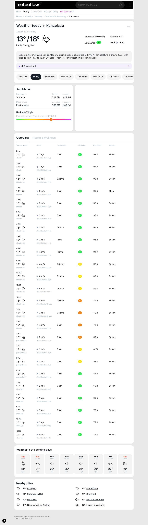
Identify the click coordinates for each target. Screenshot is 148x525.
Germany (38, 17)
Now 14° (23, 77)
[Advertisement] (104, 108)
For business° (66, 11)
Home (19, 17)
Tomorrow (37, 11)
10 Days (47, 11)
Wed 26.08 (98, 77)
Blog (56, 11)
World (28, 17)
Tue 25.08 (82, 77)
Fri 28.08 (128, 77)
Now (18, 11)
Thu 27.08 (114, 77)
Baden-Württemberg (56, 17)
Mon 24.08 (66, 77)
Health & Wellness (44, 137)
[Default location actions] (129, 26)
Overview (22, 137)
